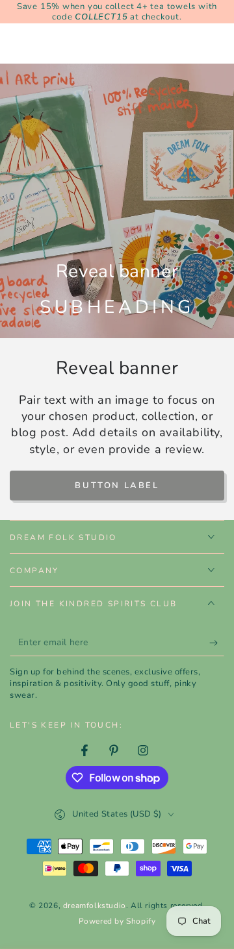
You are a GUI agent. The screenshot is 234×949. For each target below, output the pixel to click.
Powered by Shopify (117, 921)
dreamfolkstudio (94, 905)
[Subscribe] (216, 643)
